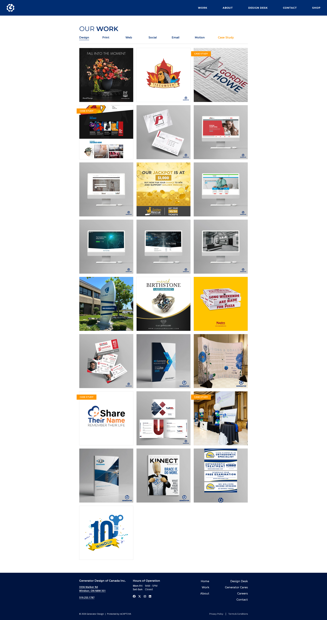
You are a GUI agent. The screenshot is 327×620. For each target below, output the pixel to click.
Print (105, 37)
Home (205, 581)
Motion (200, 37)
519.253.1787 (87, 597)
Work (202, 7)
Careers (242, 593)
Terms (238, 614)
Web (128, 37)
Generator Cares (236, 587)
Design (84, 37)
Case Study (226, 37)
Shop (316, 7)
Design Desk (258, 7)
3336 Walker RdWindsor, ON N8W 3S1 (92, 588)
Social (153, 37)
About (228, 7)
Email (175, 37)
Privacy (216, 614)
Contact (290, 7)
